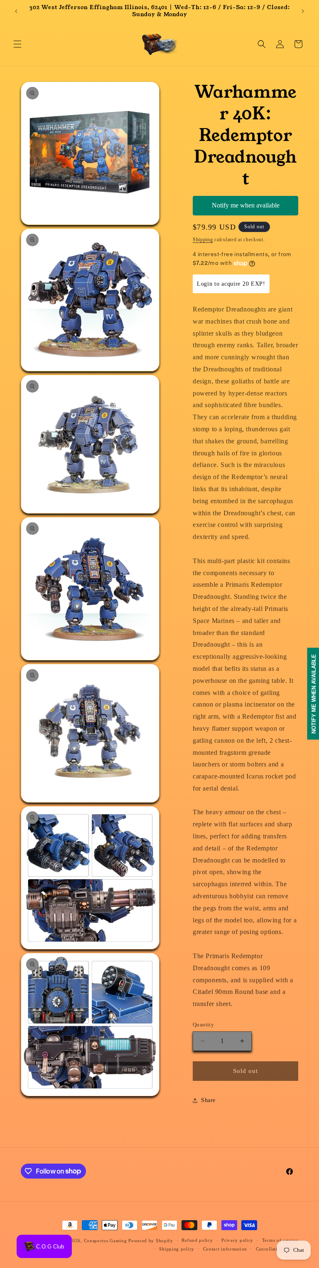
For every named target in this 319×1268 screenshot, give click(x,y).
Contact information (225, 1248)
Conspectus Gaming (105, 1240)
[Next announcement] (303, 11)
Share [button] (208, 1100)
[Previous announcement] (16, 11)
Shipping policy (176, 1248)
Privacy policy (237, 1240)
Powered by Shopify (150, 1240)
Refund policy (197, 1240)
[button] (17, 44)
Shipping (203, 239)
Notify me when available (246, 205)
